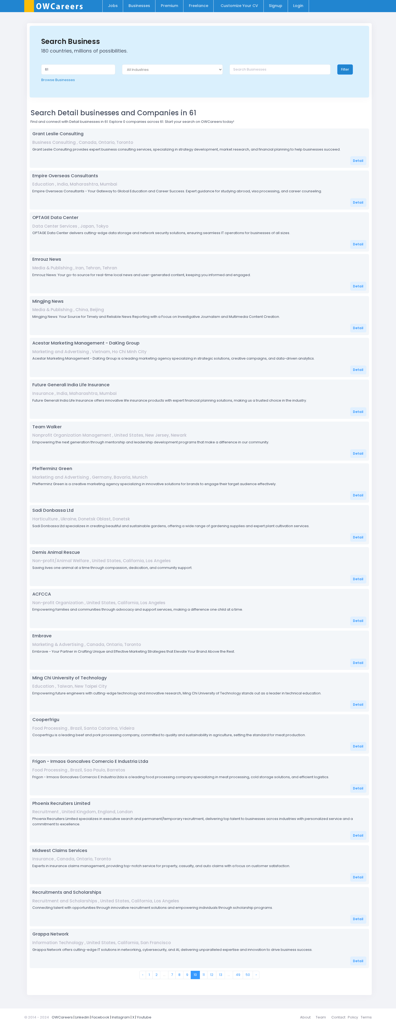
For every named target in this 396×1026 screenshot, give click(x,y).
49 (238, 974)
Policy (353, 1017)
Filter (345, 69)
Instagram (121, 1017)
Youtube (144, 1017)
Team (321, 1017)
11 (204, 974)
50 (248, 974)
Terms (366, 1017)
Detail (358, 160)
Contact (338, 1017)
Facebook (100, 1017)
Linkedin (82, 1017)
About (305, 1017)
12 (211, 974)
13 (220, 974)
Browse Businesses (58, 79)
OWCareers (62, 1017)
